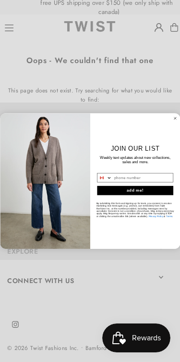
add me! (135, 190)
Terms (169, 216)
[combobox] (104, 177)
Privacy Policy (155, 216)
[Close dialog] (175, 118)
